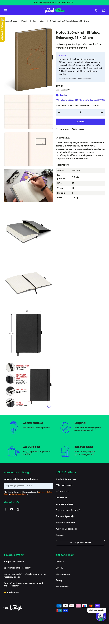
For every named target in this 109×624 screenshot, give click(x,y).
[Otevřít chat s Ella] (101, 616)
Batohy (59, 568)
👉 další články (11, 592)
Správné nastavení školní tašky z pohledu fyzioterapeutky (24, 584)
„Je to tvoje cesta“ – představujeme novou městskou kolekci (25, 575)
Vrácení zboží (62, 492)
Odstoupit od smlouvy (80, 543)
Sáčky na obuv (63, 574)
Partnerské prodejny (65, 516)
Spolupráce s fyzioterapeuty (17, 568)
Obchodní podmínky (66, 479)
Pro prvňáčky (62, 587)
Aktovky (60, 562)
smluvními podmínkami (18, 494)
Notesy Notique (39, 21)
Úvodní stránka (10, 21)
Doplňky (24, 21)
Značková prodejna (65, 523)
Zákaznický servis (64, 485)
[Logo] (54, 10)
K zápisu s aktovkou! (14, 562)
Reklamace (61, 498)
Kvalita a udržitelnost (66, 529)
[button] (103, 10)
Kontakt (60, 535)
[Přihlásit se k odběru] (50, 486)
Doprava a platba (64, 504)
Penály (59, 580)
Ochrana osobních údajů (68, 510)
